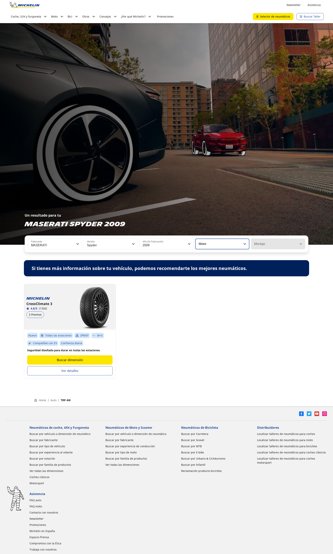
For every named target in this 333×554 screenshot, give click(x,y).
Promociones (165, 16)
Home (42, 400)
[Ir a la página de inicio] (24, 5)
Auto (53, 400)
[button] (77, 244)
